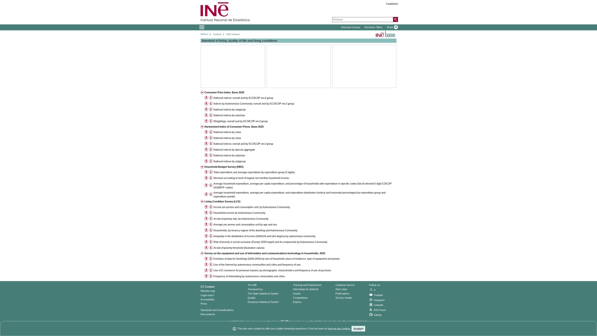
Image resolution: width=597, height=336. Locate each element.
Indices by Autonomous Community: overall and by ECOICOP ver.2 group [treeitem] (253, 103)
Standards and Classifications (217, 310)
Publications (342, 293)
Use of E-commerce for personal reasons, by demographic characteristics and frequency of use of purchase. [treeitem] (272, 270)
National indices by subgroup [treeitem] (229, 109)
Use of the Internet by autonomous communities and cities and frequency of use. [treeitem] (257, 264)
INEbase (204, 34)
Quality (251, 297)
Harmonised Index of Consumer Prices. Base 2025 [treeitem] (234, 126)
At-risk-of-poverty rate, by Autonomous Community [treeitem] (240, 218)
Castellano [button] (392, 3)
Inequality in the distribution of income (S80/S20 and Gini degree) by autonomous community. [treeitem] (264, 236)
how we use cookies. (339, 328)
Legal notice (207, 295)
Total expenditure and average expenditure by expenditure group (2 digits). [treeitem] (254, 172)
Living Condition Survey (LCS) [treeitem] (222, 201)
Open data (341, 289)
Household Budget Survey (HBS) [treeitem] (223, 167)
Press (204, 303)
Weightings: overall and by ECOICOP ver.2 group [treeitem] (240, 121)
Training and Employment (307, 285)
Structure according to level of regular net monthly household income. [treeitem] (251, 178)
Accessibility (207, 299)
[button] (391, 27)
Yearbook (217, 34)
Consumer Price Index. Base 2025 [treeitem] (224, 92)
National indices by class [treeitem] (227, 132)
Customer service (345, 285)
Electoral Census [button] (350, 27)
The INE (252, 285)
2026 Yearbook (233, 34)
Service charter (344, 297)
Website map (208, 291)
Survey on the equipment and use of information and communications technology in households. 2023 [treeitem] (264, 253)
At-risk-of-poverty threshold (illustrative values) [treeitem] (238, 248)
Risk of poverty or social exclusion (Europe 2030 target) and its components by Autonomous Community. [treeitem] (270, 242)
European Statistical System (263, 302)
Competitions (300, 297)
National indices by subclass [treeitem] (229, 115)
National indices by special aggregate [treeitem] (234, 149)
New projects (208, 314)
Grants (296, 293)
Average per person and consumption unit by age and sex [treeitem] (245, 224)
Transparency (255, 289)
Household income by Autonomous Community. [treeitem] (239, 213)
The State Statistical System (263, 293)
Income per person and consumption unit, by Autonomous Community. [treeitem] (251, 207)
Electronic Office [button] (373, 27)
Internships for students (306, 289)
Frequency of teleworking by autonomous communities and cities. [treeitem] (249, 276)
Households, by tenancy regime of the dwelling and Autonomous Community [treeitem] (255, 230)
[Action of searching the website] (395, 19)
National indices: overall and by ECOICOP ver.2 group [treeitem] (243, 98)
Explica (297, 302)
